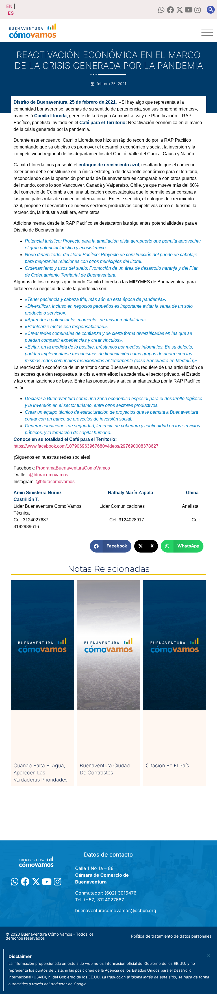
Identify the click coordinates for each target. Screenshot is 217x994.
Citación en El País (167, 765)
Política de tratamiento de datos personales (171, 936)
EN (9, 6)
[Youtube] (188, 9)
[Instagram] (197, 9)
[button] (211, 10)
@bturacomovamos (48, 474)
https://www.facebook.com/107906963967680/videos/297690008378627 (86, 446)
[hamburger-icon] (207, 31)
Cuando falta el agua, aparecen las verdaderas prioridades (41, 773)
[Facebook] (170, 9)
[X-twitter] (179, 9)
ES (11, 13)
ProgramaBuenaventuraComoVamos (73, 468)
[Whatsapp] (161, 9)
